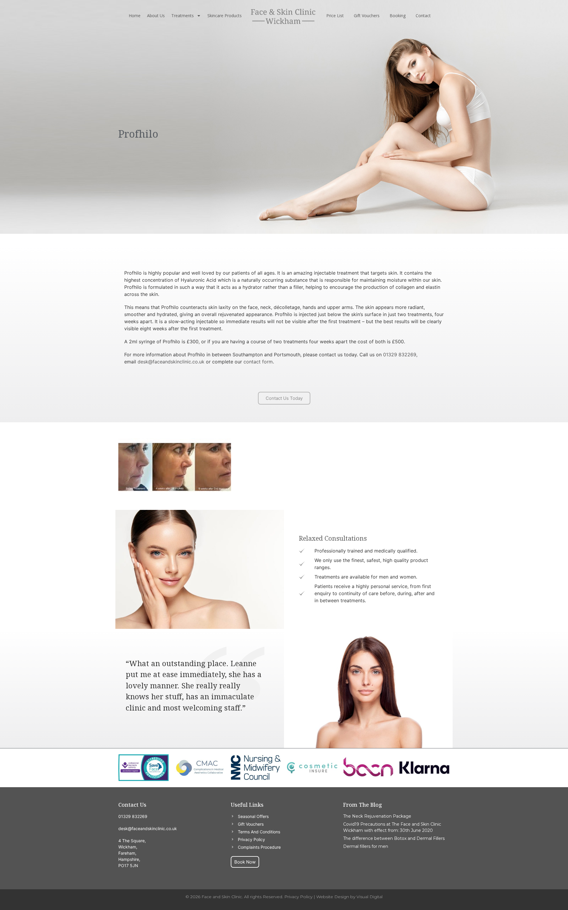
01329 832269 (399, 354)
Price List (335, 15)
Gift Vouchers (367, 15)
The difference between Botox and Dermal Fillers (394, 838)
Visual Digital (369, 896)
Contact (423, 15)
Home (135, 15)
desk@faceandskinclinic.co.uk (171, 362)
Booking (398, 15)
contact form (258, 362)
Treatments (182, 15)
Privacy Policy (298, 896)
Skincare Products (224, 15)
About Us (156, 15)
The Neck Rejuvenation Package (377, 816)
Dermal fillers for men (365, 846)
